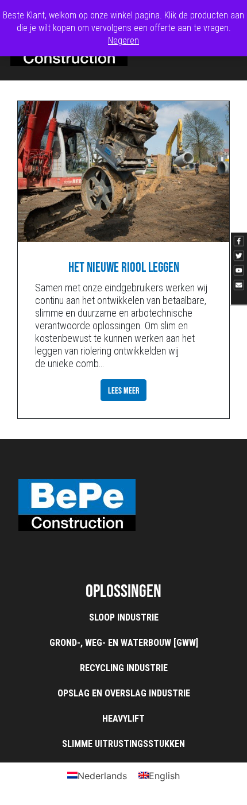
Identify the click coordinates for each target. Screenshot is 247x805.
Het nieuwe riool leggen (123, 267)
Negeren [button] (123, 40)
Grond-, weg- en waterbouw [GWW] (123, 642)
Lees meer (123, 390)
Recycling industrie (124, 668)
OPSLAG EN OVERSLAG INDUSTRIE (123, 693)
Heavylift (123, 718)
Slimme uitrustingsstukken (123, 743)
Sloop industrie (124, 617)
